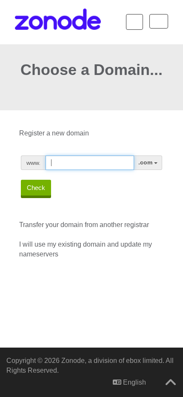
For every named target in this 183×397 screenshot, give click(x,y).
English (133, 382)
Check (36, 187)
